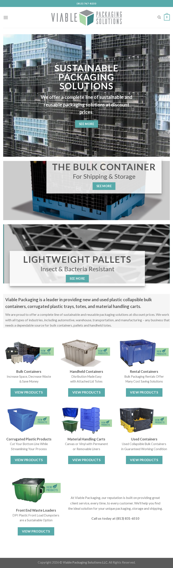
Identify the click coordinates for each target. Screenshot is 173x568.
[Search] (159, 17)
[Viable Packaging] (86, 17)
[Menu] (5, 17)
